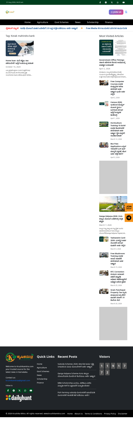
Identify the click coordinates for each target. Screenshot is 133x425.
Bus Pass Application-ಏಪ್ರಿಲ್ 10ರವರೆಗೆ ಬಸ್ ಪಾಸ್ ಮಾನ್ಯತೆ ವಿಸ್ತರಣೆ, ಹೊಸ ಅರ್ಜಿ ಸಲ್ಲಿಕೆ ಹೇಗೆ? (118, 148)
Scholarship (93, 22)
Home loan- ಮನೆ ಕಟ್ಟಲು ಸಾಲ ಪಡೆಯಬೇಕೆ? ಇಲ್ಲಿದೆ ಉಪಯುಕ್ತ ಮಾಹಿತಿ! (19, 61)
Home (28, 22)
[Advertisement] (61, 12)
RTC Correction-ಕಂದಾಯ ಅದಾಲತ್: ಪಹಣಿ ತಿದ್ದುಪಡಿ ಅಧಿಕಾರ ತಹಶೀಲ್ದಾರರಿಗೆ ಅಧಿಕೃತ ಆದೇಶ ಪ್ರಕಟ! (119, 276)
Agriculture (42, 22)
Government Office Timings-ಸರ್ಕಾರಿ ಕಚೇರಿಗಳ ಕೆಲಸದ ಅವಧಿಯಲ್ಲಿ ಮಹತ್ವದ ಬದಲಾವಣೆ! (112, 62)
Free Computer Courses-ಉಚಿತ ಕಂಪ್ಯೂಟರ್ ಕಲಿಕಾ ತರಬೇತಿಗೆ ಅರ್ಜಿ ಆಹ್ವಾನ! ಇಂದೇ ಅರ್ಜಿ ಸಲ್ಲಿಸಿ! (118, 87)
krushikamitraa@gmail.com (18, 380)
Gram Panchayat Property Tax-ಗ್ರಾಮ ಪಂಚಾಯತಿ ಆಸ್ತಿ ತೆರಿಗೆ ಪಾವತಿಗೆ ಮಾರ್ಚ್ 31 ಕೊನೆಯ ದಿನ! (119, 295)
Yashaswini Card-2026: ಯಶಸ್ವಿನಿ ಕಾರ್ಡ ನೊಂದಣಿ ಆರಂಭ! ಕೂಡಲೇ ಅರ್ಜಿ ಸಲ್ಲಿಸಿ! (118, 242)
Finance (109, 22)
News (78, 22)
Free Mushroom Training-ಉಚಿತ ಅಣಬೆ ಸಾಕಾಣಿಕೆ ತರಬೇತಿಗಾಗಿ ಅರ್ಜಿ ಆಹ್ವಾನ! (118, 258)
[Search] (126, 12)
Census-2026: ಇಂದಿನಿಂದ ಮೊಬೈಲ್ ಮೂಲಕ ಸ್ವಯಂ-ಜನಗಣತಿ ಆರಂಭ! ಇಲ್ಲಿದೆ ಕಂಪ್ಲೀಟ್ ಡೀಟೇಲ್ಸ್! (117, 108)
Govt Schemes (62, 22)
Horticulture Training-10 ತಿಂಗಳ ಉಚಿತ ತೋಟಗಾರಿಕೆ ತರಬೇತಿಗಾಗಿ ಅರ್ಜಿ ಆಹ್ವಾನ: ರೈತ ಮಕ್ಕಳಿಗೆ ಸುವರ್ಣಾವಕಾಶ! (118, 129)
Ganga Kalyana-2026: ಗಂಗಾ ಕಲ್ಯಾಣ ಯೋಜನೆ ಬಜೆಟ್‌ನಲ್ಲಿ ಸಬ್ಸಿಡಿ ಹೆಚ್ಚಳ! (111, 218)
